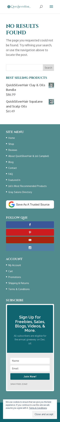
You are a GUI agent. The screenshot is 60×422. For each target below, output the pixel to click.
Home (11, 137)
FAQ (10, 174)
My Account (14, 265)
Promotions (14, 277)
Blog (11, 162)
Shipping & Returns (18, 283)
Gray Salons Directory (20, 192)
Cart (10, 271)
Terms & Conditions (19, 289)
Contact (12, 167)
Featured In (14, 180)
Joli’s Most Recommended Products (27, 186)
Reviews (12, 150)
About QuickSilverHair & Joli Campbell (28, 156)
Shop (11, 144)
